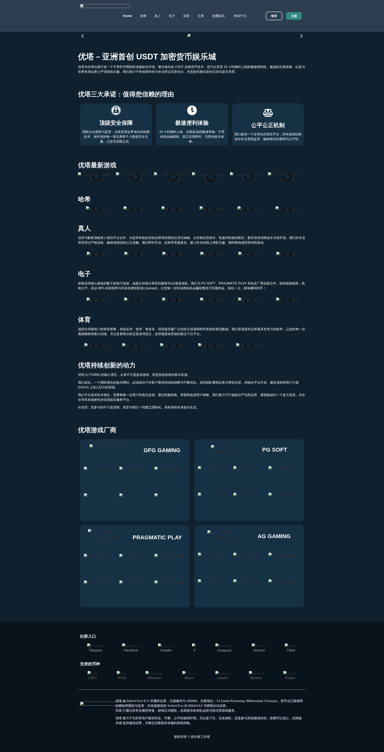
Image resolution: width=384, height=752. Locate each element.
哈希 (143, 16)
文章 (201, 16)
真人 (157, 16)
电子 (172, 16)
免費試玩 (218, 16)
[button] (82, 36)
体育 (186, 16)
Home (127, 16)
